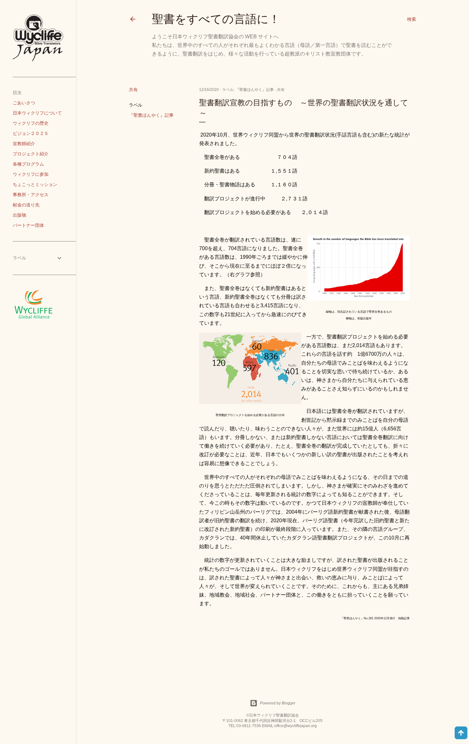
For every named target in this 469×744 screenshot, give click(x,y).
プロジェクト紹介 (30, 153)
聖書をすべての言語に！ (216, 19)
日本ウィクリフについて (37, 112)
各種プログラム (28, 164)
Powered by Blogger (277, 703)
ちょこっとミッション (35, 184)
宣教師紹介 (24, 143)
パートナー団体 (28, 225)
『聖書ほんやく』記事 (151, 115)
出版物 (19, 215)
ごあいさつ (24, 102)
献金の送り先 (26, 204)
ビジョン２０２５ (30, 133)
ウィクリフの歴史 (30, 123)
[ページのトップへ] (461, 733)
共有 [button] (133, 89)
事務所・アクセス (30, 194)
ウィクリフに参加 (30, 174)
